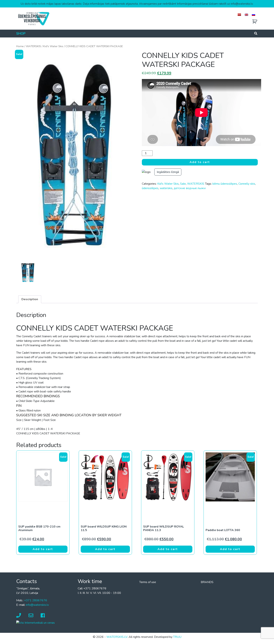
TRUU (177, 637)
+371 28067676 (35, 600)
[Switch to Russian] (253, 14)
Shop (21, 33)
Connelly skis (246, 184)
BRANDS (207, 582)
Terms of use (147, 582)
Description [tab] (29, 299)
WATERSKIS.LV (116, 637)
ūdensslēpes (150, 188)
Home (20, 46)
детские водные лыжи (190, 188)
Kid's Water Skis (53, 46)
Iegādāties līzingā (168, 172)
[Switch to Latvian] (239, 14)
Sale (183, 184)
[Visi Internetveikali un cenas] (35, 623)
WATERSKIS (33, 46)
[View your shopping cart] (254, 21)
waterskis (166, 188)
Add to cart (200, 162)
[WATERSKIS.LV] (33, 18)
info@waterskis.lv (37, 605)
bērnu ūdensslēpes (224, 184)
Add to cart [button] (43, 549)
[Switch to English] (246, 14)
